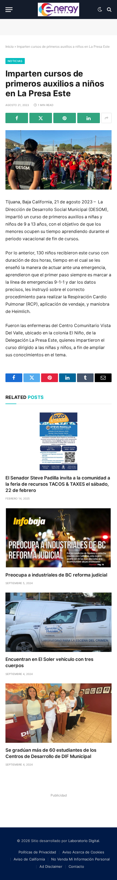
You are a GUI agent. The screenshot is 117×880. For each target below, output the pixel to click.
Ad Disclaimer (50, 866)
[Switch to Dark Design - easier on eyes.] (99, 9)
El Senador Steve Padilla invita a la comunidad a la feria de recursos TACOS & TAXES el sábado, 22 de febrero (57, 484)
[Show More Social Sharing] (106, 118)
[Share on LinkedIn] (88, 118)
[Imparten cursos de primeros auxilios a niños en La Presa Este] (58, 160)
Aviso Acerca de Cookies (83, 852)
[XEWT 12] (58, 9)
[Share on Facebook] (16, 118)
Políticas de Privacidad (37, 852)
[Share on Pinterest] (64, 118)
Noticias (15, 61)
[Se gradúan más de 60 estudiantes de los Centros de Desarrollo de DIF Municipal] (58, 713)
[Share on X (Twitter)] (40, 118)
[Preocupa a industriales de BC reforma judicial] (58, 537)
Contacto (76, 866)
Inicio (9, 46)
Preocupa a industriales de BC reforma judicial (56, 575)
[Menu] (9, 10)
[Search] (109, 10)
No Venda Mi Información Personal (80, 859)
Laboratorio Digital (83, 841)
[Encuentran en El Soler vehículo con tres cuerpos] (58, 622)
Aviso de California (29, 859)
